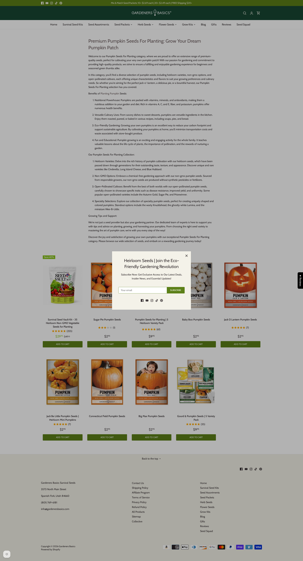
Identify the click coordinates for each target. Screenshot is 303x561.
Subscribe (175, 290)
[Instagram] (152, 300)
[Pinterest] (161, 300)
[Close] (186, 255)
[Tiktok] (156, 300)
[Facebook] (142, 300)
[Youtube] (147, 300)
